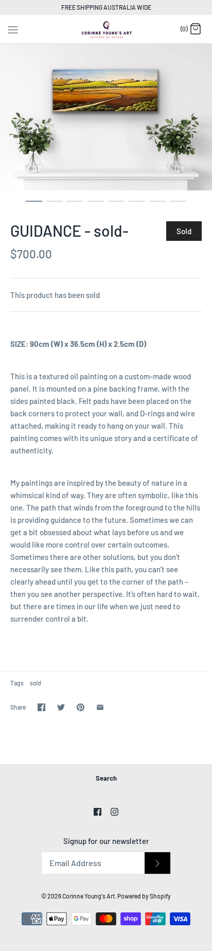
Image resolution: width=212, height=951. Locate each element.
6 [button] (137, 206)
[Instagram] (114, 812)
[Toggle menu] (13, 28)
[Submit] (157, 863)
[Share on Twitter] (61, 707)
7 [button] (157, 206)
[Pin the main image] (80, 707)
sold (35, 682)
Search (106, 778)
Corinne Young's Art (88, 896)
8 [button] (178, 206)
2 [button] (54, 206)
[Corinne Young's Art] (106, 29)
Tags (17, 682)
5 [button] (116, 206)
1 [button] (34, 206)
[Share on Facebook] (41, 707)
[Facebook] (97, 812)
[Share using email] (100, 707)
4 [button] (96, 206)
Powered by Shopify (144, 896)
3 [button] (75, 206)
